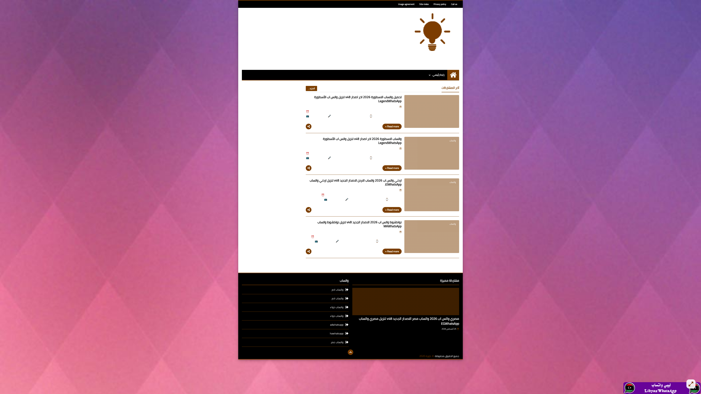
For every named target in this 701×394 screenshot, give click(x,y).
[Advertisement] (308, 38)
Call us (454, 4)
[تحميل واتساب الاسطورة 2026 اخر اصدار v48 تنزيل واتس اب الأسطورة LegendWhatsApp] (431, 111)
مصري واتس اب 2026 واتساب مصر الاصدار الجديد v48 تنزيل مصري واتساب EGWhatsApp (409, 321)
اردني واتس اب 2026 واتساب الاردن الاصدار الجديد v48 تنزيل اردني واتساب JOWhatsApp (356, 182)
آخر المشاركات (450, 88)
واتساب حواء (336, 307)
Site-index (424, 4)
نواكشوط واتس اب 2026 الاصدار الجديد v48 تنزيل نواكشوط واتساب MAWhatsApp (359, 224)
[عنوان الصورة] (662, 387)
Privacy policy (440, 4)
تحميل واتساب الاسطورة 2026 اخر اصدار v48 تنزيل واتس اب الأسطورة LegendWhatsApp (358, 99)
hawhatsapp (336, 333)
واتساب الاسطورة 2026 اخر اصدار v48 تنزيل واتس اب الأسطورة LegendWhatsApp (362, 141)
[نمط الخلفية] (691, 384)
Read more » (392, 126)
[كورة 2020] (432, 32)
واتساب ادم (337, 290)
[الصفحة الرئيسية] (453, 75)
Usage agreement (406, 4)
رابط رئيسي (438, 74)
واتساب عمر (337, 342)
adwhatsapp (336, 324)
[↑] (350, 352)
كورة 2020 (425, 356)
